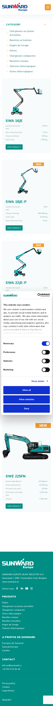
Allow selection (26, 399)
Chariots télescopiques (23, 66)
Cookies (6, 687)
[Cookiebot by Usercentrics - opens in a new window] (38, 295)
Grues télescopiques (21, 71)
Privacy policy (8, 683)
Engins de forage (19, 45)
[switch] (46, 352)
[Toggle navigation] (48, 7)
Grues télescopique (11, 613)
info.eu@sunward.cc (12, 665)
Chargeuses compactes (22, 55)
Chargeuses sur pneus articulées (22, 33)
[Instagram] (31, 588)
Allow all (26, 390)
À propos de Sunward (12, 643)
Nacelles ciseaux (19, 61)
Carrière (6, 650)
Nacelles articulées (21, 40)
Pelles (13, 50)
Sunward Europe (10, 646)
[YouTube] (27, 588)
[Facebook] (17, 588)
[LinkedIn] (22, 588)
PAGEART (7, 700)
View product (14, 147)
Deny (26, 408)
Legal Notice (8, 690)
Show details (37, 381)
